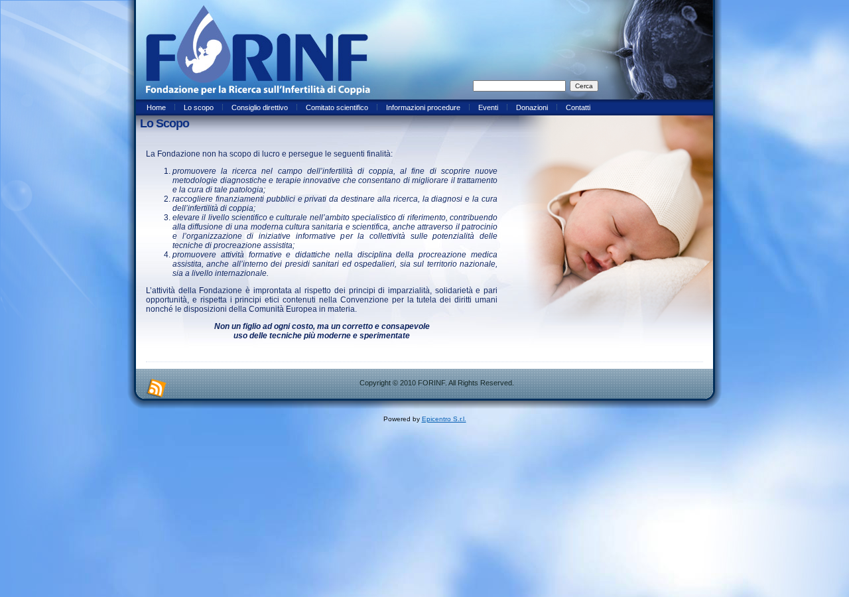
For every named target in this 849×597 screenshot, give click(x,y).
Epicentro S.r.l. (444, 419)
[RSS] (156, 389)
